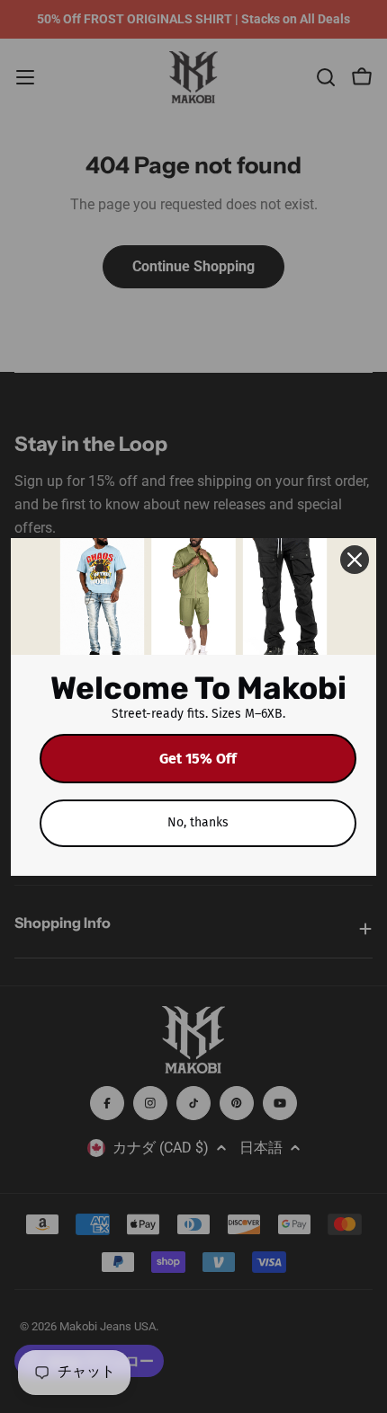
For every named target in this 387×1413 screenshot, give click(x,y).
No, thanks (198, 822)
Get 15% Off (198, 758)
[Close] (354, 559)
